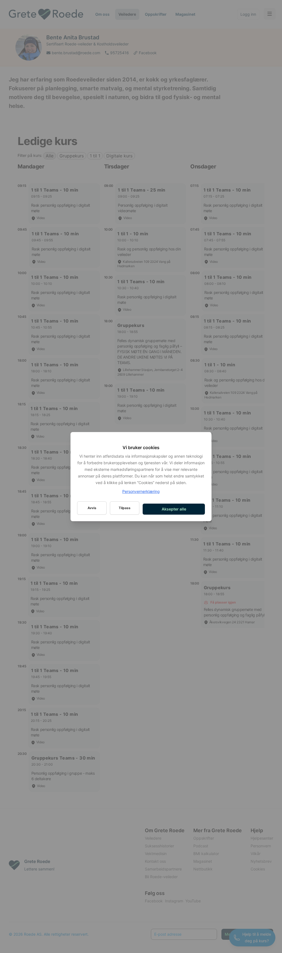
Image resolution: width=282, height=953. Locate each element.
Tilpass (125, 508)
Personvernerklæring (141, 491)
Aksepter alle (174, 509)
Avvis (92, 508)
